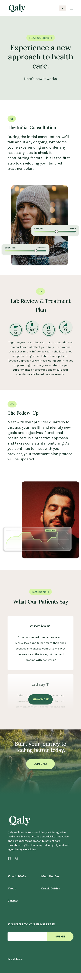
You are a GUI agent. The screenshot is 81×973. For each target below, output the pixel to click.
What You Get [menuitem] (49, 876)
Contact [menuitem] (13, 900)
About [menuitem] (12, 888)
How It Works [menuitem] (17, 876)
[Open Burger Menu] (71, 8)
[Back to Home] (17, 10)
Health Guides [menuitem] (50, 888)
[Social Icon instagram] (15, 858)
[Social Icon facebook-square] (10, 858)
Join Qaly (40, 764)
